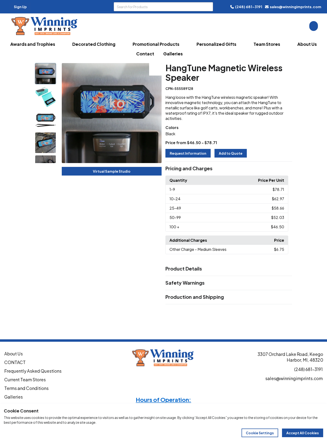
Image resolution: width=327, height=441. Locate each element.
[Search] (208, 6)
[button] (228, 169)
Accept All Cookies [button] (302, 433)
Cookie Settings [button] (260, 433)
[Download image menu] (155, 69)
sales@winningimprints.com (295, 6)
